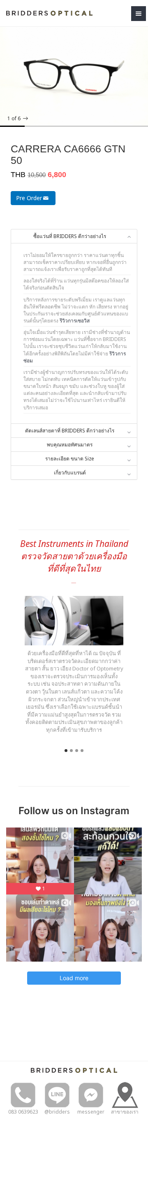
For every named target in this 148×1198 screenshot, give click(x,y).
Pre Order (29, 198)
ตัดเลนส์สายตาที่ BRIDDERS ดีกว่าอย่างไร (69, 430)
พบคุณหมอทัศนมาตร (69, 444)
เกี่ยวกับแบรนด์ (70, 472)
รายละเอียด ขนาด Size (69, 458)
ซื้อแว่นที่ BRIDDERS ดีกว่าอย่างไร (69, 236)
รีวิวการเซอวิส (75, 320)
